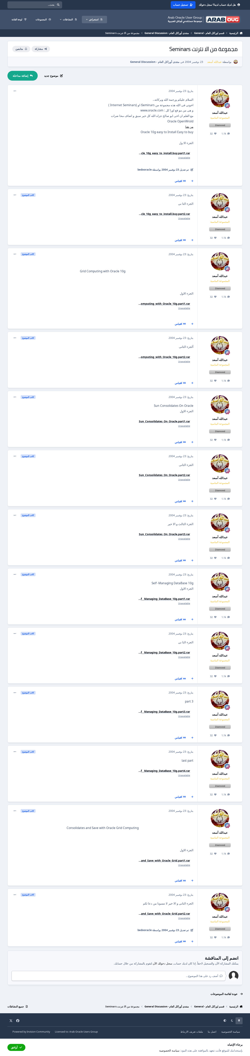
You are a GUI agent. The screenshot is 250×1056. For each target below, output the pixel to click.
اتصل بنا (212, 1031)
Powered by (31, 1031)
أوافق (14, 1047)
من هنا (189, 127)
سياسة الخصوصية (230, 1031)
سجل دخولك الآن (162, 963)
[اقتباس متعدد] (192, 181)
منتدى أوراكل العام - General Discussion (154, 62)
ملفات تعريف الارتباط (191, 1031)
